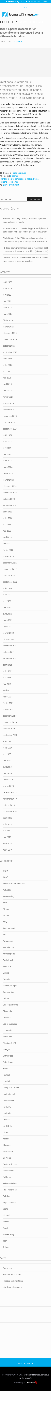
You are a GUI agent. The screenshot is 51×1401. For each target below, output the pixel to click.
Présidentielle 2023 (11, 1183)
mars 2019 (7, 850)
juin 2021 (7, 677)
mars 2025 (7, 390)
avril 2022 (7, 614)
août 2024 (7, 435)
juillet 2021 (7, 671)
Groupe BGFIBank (11, 1088)
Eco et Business (10, 1024)
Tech (5, 1241)
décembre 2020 (10, 716)
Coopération (8, 992)
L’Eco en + (7, 1119)
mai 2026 (7, 301)
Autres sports (9, 954)
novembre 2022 (10, 569)
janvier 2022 (8, 633)
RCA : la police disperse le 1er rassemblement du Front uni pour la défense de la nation (21, 32)
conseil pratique (10, 986)
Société (6, 1222)
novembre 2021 (10, 646)
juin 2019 (7, 831)
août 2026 (7, 282)
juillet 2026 (7, 288)
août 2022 (7, 588)
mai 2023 (7, 531)
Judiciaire (7, 1113)
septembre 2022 (10, 582)
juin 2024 (7, 448)
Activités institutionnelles (14, 883)
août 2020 (7, 741)
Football (6, 1075)
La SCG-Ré (7, 1126)
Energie (6, 1049)
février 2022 (8, 626)
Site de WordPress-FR (12, 1287)
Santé (5, 1209)
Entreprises (8, 1056)
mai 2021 (7, 684)
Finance (6, 1068)
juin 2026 (7, 295)
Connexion (7, 1268)
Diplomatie (7, 1011)
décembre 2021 (10, 639)
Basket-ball (8, 960)
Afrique (6, 909)
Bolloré (6, 973)
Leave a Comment (11, 185)
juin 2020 (7, 754)
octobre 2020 (9, 729)
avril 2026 (7, 307)
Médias (6, 1139)
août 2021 (7, 665)
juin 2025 (7, 371)
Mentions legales (25, 1363)
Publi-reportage (10, 1190)
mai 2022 (7, 607)
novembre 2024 (10, 416)
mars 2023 (7, 544)
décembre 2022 (10, 563)
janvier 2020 (8, 786)
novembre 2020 (10, 722)
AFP (5, 903)
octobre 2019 (9, 805)
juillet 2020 (7, 748)
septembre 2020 (10, 735)
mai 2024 (7, 454)
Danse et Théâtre (10, 1005)
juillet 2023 (7, 518)
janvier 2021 (8, 709)
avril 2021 (7, 690)
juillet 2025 (7, 365)
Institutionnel (9, 1094)
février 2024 (8, 473)
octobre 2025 (9, 346)
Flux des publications (12, 1274)
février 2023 (8, 550)
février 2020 (8, 780)
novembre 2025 (10, 339)
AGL (5, 922)
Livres (5, 1132)
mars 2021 (7, 697)
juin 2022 (7, 601)
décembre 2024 (10, 410)
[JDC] (21, 14)
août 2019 (7, 818)
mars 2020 (7, 773)
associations (8, 947)
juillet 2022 (7, 595)
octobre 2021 (9, 652)
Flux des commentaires (13, 1281)
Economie (7, 1030)
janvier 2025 (8, 403)
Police (36, 179)
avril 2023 (7, 537)
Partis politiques (19, 173)
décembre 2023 (10, 486)
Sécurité (6, 1215)
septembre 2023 (10, 505)
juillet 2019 (7, 824)
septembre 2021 (10, 658)
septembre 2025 (10, 352)
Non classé (8, 1151)
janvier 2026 (8, 327)
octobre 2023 (9, 499)
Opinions (7, 1158)
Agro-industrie (9, 928)
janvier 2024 (8, 480)
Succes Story (8, 1234)
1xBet (5, 871)
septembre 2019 (10, 811)
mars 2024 (7, 467)
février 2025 (8, 397)
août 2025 (7, 359)
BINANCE (7, 966)
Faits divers (8, 1062)
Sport (5, 1228)
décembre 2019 (10, 792)
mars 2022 (7, 620)
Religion (6, 1196)
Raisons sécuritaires (9, 182)
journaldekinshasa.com (34, 1375)
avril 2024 (7, 461)
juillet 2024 (7, 441)
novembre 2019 (10, 799)
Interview (7, 1107)
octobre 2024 (9, 422)
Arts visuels (8, 941)
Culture (6, 998)
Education (7, 1037)
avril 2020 (7, 767)
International (8, 1100)
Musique (6, 1145)
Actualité (7, 890)
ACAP (5, 877)
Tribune (6, 1247)
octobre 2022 (9, 575)
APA (5, 934)
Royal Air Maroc (10, 1202)
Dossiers (6, 1017)
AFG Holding (8, 896)
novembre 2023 (10, 492)
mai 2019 (7, 837)
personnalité (8, 1171)
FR (25, 7)
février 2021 (8, 703)
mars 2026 (7, 314)
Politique (7, 1177)
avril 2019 (7, 843)
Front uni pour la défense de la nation (16, 179)
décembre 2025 (10, 333)
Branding (7, 979)
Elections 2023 (9, 1043)
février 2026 (8, 320)
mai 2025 (7, 378)
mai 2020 (7, 760)
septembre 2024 (10, 429)
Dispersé (14, 176)
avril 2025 (7, 384)
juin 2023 (7, 524)
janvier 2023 (8, 556)
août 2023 (7, 512)
